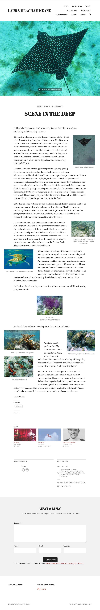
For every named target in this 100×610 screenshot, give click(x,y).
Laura (24, 466)
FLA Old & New (71, 10)
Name (16, 546)
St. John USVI (80, 473)
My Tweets (41, 589)
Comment (18, 523)
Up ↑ (90, 604)
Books (83, 15)
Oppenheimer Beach (67, 471)
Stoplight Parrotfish (72, 475)
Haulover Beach (65, 470)
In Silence (16, 442)
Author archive (23, 470)
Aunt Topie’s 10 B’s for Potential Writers (73, 482)
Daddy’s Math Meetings (69, 442)
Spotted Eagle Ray (69, 473)
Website (67, 546)
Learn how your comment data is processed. (64, 563)
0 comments (57, 106)
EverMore (41, 442)
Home (66, 6)
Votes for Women (65, 486)
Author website (27, 470)
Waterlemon (64, 476)
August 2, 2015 (43, 106)
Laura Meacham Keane (29, 10)
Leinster (73, 470)
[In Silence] (25, 435)
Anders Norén (81, 604)
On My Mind (77, 6)
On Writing (86, 10)
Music (88, 6)
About (74, 15)
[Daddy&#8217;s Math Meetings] (74, 435)
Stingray (62, 475)
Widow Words (62, 15)
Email (41, 546)
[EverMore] (49, 435)
